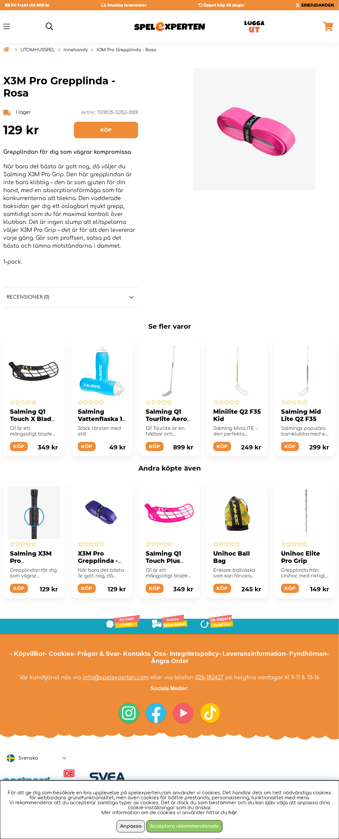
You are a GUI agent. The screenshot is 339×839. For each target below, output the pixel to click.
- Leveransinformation (252, 653)
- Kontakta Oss (143, 653)
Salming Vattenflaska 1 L (100, 419)
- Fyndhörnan (306, 653)
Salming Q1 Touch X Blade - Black (32, 419)
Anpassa (130, 826)
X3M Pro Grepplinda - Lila (98, 561)
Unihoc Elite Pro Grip (300, 557)
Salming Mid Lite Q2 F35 (301, 415)
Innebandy (76, 50)
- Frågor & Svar (97, 653)
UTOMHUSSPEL (38, 50)
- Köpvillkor (27, 653)
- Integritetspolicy (192, 653)
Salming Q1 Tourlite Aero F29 (166, 419)
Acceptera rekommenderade (184, 826)
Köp (18, 446)
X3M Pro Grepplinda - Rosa (126, 50)
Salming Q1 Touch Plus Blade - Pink (165, 561)
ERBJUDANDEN (317, 5)
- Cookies (59, 653)
